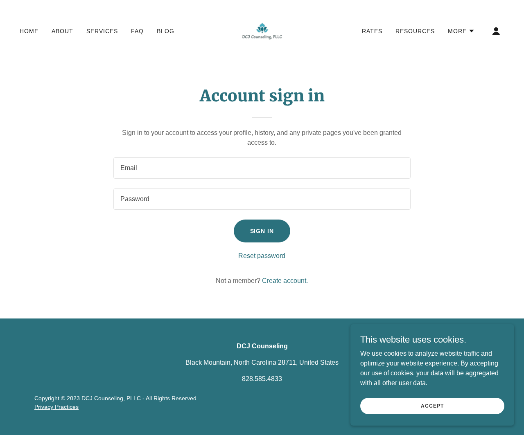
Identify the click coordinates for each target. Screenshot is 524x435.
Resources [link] (415, 31)
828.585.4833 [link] (262, 378)
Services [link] (102, 31)
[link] (262, 30)
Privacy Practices (56, 407)
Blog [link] (165, 31)
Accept (432, 405)
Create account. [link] (285, 280)
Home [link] (29, 31)
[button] (461, 31)
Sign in (262, 231)
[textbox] (261, 168)
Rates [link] (372, 31)
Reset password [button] (261, 255)
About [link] (62, 31)
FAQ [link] (137, 31)
